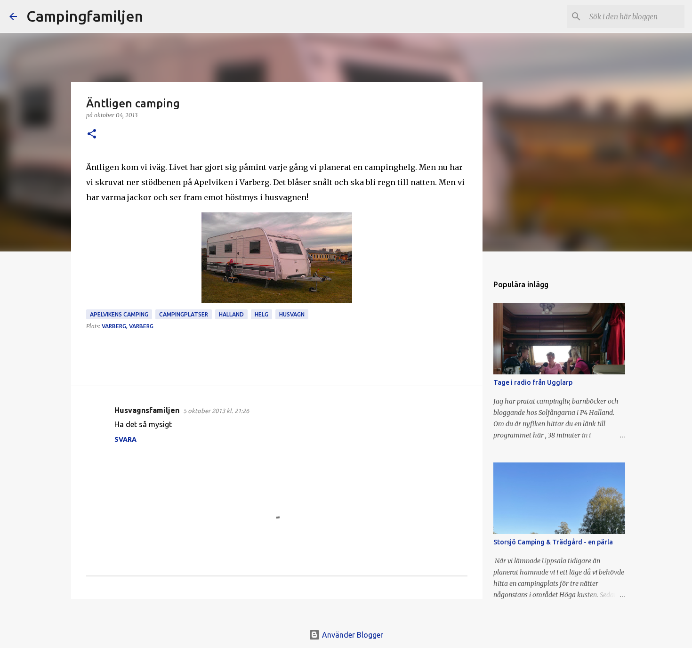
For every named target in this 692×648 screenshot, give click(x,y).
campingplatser (183, 314)
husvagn (292, 314)
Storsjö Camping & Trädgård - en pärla (553, 542)
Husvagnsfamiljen (146, 410)
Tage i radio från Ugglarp (532, 382)
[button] (91, 134)
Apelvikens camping (119, 314)
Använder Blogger (351, 635)
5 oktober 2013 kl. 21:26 (216, 410)
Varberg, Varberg (127, 326)
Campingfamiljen (84, 16)
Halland (231, 314)
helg (261, 314)
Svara (125, 439)
